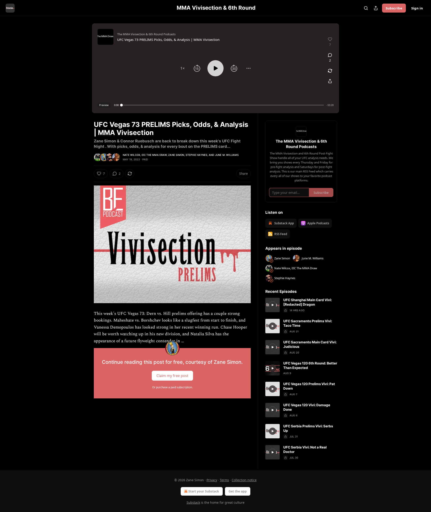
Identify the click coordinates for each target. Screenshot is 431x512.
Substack (193, 502)
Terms (224, 480)
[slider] (222, 105)
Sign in (417, 8)
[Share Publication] (375, 8)
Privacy (212, 480)
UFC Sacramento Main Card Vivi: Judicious (309, 344)
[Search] (365, 8)
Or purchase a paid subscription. (172, 387)
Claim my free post (172, 375)
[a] (272, 305)
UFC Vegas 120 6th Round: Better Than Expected (310, 365)
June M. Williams (227, 155)
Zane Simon (176, 155)
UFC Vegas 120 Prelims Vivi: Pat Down (309, 386)
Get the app (238, 491)
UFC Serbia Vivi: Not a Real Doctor (305, 449)
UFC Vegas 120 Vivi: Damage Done (306, 407)
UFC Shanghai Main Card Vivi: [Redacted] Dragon (307, 302)
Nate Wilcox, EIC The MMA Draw (145, 155)
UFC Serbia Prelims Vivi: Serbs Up (308, 428)
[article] (301, 305)
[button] (182, 68)
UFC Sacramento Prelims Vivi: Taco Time (307, 323)
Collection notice (244, 480)
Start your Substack (203, 491)
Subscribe (394, 8)
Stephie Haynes (196, 155)
